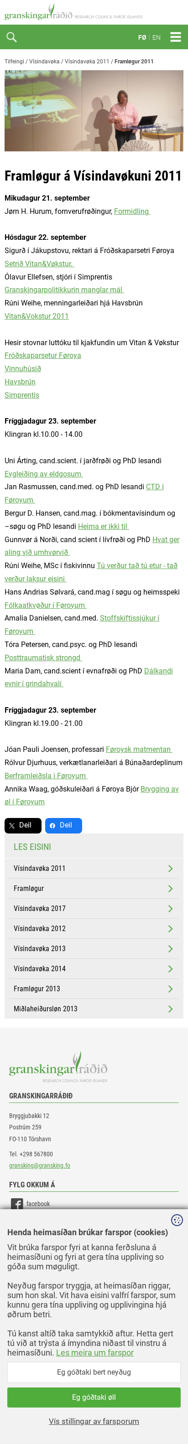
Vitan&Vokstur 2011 (37, 316)
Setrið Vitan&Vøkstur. (39, 263)
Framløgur (29, 888)
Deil (25, 825)
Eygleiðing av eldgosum (44, 474)
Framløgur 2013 (37, 988)
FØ (142, 37)
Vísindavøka (44, 61)
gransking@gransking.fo (39, 1165)
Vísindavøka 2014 (40, 968)
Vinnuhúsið (23, 368)
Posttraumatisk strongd (43, 657)
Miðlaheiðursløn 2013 (46, 1008)
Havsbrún (20, 382)
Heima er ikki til (103, 526)
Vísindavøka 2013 (40, 948)
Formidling (132, 211)
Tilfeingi (14, 61)
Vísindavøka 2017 (40, 908)
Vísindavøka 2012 (40, 928)
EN (156, 37)
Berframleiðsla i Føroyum (46, 775)
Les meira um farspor (95, 1352)
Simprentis (22, 395)
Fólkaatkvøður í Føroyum (46, 605)
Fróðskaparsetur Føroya (43, 355)
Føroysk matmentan (139, 749)
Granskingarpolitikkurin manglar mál (64, 289)
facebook (38, 1203)
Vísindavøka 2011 (87, 61)
